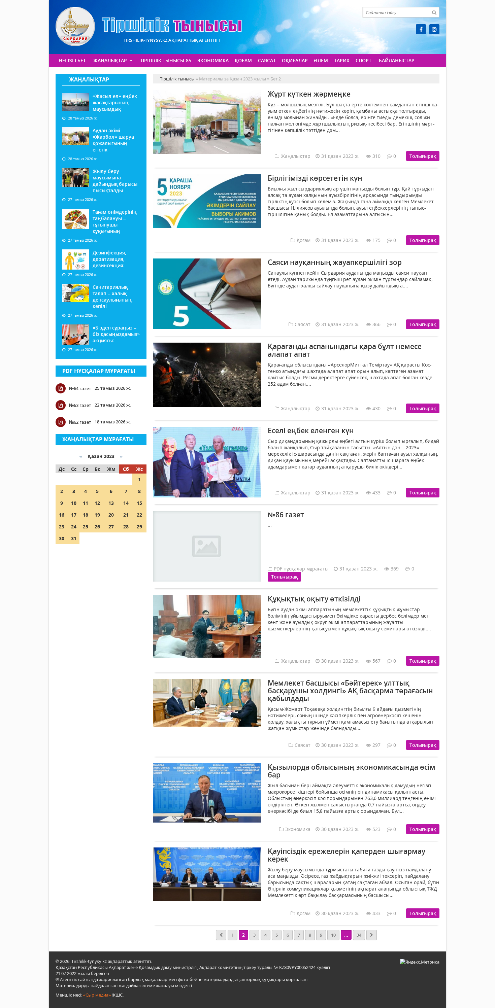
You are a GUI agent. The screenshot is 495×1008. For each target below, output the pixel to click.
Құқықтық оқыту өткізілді (314, 598)
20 (111, 515)
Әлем (321, 60)
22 (139, 515)
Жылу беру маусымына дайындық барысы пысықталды (115, 181)
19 (97, 515)
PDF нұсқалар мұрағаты (98, 371)
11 (85, 503)
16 (61, 515)
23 (61, 526)
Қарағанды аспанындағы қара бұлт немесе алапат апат (345, 350)
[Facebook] (421, 29)
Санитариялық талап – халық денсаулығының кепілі (112, 296)
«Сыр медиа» (97, 995)
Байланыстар (397, 60)
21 (126, 515)
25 (85, 526)
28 (126, 526)
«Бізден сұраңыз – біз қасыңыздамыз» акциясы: (116, 334)
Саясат (267, 60)
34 (359, 935)
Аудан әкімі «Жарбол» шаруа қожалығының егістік (113, 140)
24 (73, 526)
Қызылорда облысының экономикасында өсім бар (351, 770)
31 (73, 538)
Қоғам (243, 60)
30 (61, 538)
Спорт (363, 60)
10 (73, 503)
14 (126, 503)
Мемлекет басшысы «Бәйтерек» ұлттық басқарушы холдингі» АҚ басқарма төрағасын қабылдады (350, 690)
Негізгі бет (72, 60)
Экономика (213, 60)
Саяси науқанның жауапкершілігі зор (335, 262)
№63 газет (80, 405)
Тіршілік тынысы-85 (165, 60)
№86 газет (286, 514)
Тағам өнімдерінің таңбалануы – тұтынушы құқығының (115, 221)
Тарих (342, 60)
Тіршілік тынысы (149, 26)
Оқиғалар (295, 60)
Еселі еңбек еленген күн (311, 430)
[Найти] (434, 12)
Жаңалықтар (110, 60)
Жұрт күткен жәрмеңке (309, 94)
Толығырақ (422, 156)
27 (111, 526)
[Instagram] (434, 29)
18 (85, 515)
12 (97, 503)
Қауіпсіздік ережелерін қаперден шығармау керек (346, 855)
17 (73, 515)
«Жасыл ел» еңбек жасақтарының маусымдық (115, 102)
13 (111, 503)
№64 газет (80, 388)
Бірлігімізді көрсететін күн (315, 178)
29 (139, 526)
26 (97, 526)
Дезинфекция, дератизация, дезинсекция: (109, 259)
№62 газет (80, 422)
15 (139, 503)
